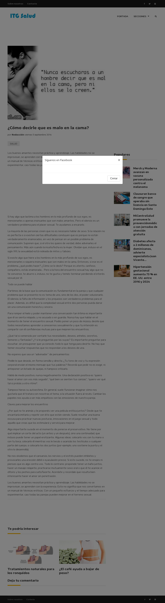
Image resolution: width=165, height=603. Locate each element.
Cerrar (113, 178)
